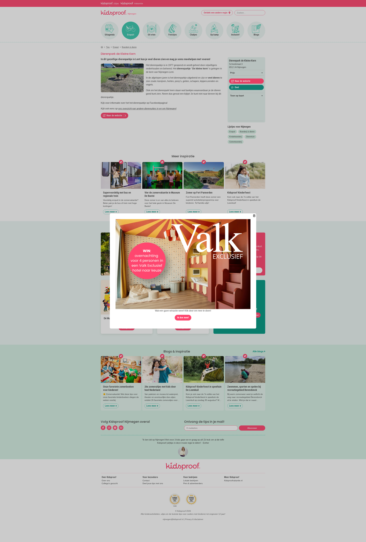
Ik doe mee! (183, 317)
